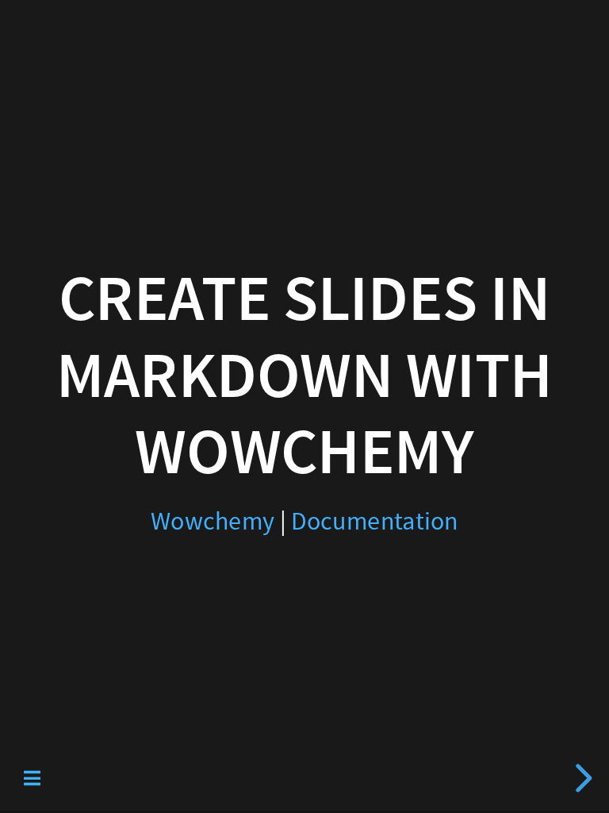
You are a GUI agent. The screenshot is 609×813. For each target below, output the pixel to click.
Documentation (374, 521)
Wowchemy (213, 521)
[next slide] (581, 778)
